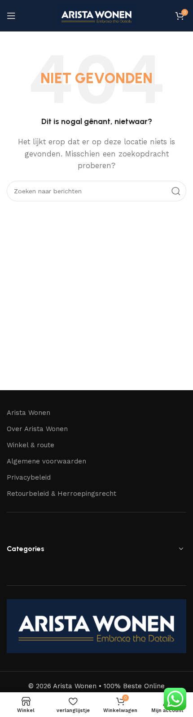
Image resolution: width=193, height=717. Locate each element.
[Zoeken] (176, 191)
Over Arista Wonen (37, 429)
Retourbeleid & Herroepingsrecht (61, 494)
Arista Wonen (28, 413)
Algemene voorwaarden (46, 461)
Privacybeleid (29, 477)
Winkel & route (30, 445)
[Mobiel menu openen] (11, 16)
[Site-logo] (96, 15)
